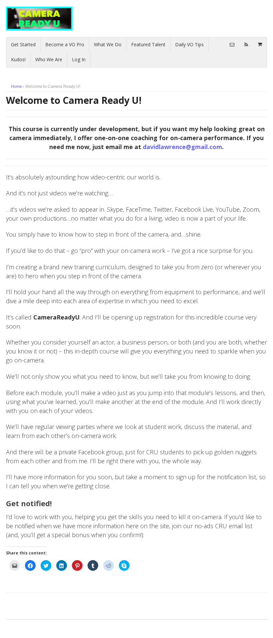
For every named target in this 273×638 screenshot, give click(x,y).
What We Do (108, 44)
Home (16, 86)
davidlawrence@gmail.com (182, 147)
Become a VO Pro (64, 44)
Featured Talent (148, 44)
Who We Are (48, 59)
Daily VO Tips (189, 44)
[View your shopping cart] (260, 44)
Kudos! (18, 59)
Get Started (23, 44)
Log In (79, 59)
